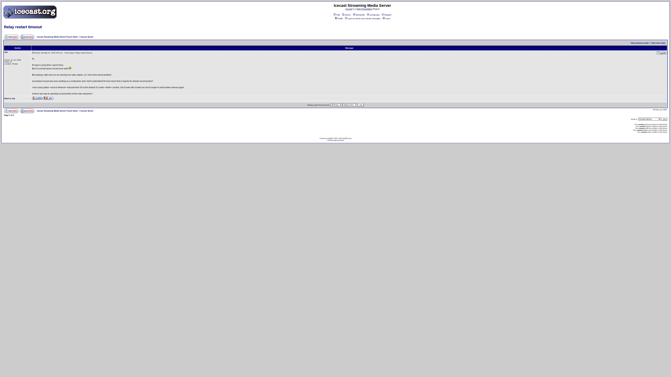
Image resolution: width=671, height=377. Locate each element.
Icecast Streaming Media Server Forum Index (57, 37)
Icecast (348, 9)
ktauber (341, 140)
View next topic (658, 43)
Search (348, 15)
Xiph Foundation (364, 9)
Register (388, 15)
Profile (340, 18)
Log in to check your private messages (364, 18)
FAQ (338, 15)
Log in (387, 18)
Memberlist (360, 15)
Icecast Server (87, 37)
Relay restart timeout (23, 27)
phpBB (330, 138)
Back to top (9, 98)
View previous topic (640, 43)
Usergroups (375, 15)
